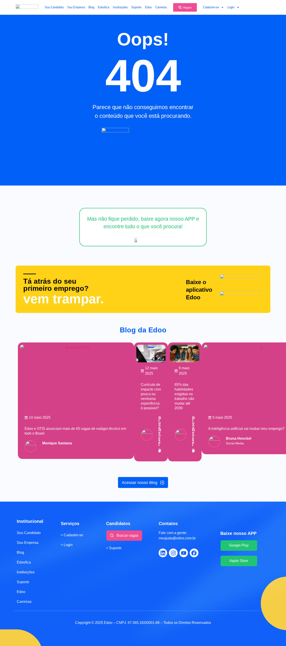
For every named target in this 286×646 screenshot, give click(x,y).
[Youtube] (183, 553)
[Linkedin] (163, 553)
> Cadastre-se (72, 535)
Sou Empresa (76, 7)
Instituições (120, 7)
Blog (91, 7)
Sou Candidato (54, 7)
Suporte (136, 7)
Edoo (148, 7)
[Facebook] (194, 553)
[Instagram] (173, 553)
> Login (67, 545)
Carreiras (161, 7)
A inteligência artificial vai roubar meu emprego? (246, 429)
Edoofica (103, 7)
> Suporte (114, 548)
